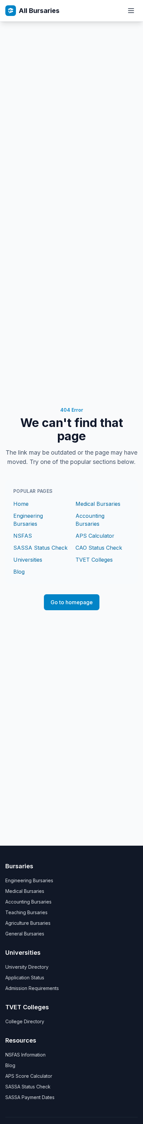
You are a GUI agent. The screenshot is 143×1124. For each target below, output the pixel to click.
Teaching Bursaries (26, 912)
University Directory (27, 967)
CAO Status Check (98, 547)
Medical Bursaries (97, 503)
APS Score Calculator (28, 1076)
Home (21, 503)
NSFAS (22, 535)
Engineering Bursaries (29, 880)
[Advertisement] (71, 96)
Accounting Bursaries (28, 902)
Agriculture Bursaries (28, 923)
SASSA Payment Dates (30, 1097)
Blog (19, 571)
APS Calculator (94, 535)
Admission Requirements (32, 988)
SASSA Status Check (40, 547)
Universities (27, 559)
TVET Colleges (94, 559)
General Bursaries (24, 933)
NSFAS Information (25, 1054)
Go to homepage (72, 602)
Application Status (24, 977)
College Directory (24, 1021)
